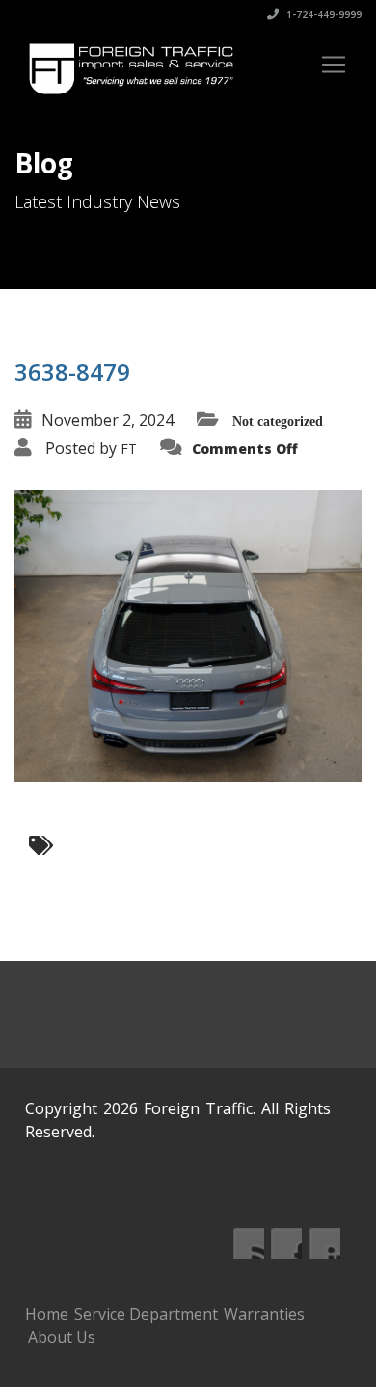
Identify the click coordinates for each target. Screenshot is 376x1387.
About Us (61, 1336)
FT (129, 449)
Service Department (146, 1313)
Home (46, 1313)
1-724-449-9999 (322, 14)
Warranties (264, 1313)
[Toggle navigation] (334, 64)
